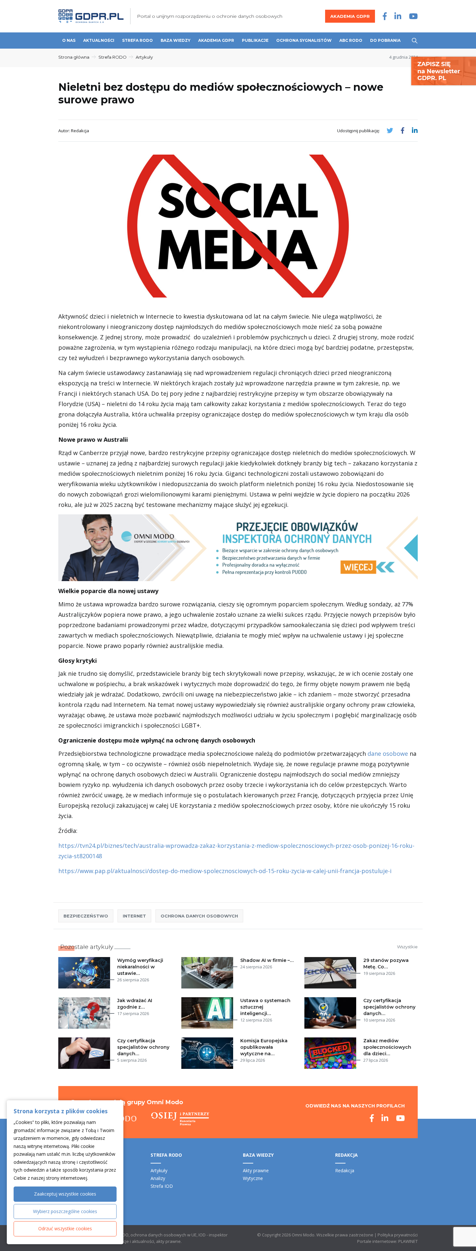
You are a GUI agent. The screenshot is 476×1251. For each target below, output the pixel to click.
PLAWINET (408, 1241)
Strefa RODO (137, 40)
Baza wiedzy (175, 40)
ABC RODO (350, 40)
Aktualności (98, 40)
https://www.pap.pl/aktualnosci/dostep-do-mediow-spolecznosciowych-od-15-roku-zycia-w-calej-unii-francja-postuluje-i (224, 871)
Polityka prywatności (398, 1235)
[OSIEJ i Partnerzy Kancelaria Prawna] (180, 1118)
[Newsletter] (443, 70)
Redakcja (344, 1170)
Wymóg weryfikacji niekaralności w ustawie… (140, 966)
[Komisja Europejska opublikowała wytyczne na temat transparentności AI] (208, 1053)
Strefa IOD (162, 1186)
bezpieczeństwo (85, 915)
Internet (134, 915)
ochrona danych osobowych (199, 915)
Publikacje (255, 40)
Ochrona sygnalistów (304, 40)
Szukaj (415, 41)
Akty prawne (256, 1170)
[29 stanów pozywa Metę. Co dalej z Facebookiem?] (331, 972)
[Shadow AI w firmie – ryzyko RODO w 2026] (208, 972)
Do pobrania (385, 40)
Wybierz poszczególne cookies (65, 1211)
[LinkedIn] (397, 16)
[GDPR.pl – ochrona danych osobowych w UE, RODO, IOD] (91, 16)
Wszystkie (407, 946)
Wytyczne (253, 1178)
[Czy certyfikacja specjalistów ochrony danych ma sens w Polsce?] (85, 1053)
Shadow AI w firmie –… (267, 960)
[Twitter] (390, 130)
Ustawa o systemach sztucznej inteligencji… (265, 1007)
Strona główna (73, 57)
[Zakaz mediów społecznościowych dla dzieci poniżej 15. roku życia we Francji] (331, 1053)
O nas (68, 40)
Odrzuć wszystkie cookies (65, 1228)
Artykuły (144, 57)
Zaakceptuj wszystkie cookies (65, 1194)
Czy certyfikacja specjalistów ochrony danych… (389, 1007)
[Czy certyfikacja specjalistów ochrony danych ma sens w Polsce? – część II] (331, 1013)
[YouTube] (413, 16)
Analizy (158, 1178)
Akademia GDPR (350, 16)
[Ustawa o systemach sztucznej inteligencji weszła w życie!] (208, 1013)
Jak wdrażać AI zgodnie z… (134, 1004)
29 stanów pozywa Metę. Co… (386, 963)
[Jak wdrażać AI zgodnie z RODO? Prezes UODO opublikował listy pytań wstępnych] (85, 1013)
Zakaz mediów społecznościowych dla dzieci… (387, 1047)
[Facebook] (385, 16)
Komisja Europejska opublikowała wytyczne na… (264, 1047)
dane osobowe (388, 753)
